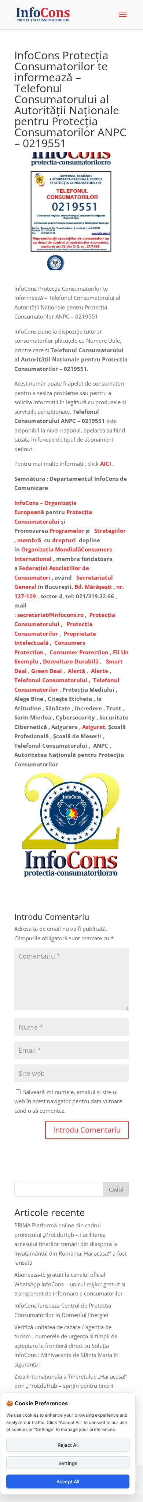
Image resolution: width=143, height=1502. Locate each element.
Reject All (68, 1445)
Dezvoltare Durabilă (71, 661)
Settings (67, 1463)
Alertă (76, 670)
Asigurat (93, 726)
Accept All (67, 1481)
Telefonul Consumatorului (50, 680)
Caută (116, 1189)
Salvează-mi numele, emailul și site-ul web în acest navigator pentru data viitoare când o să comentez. (68, 1101)
